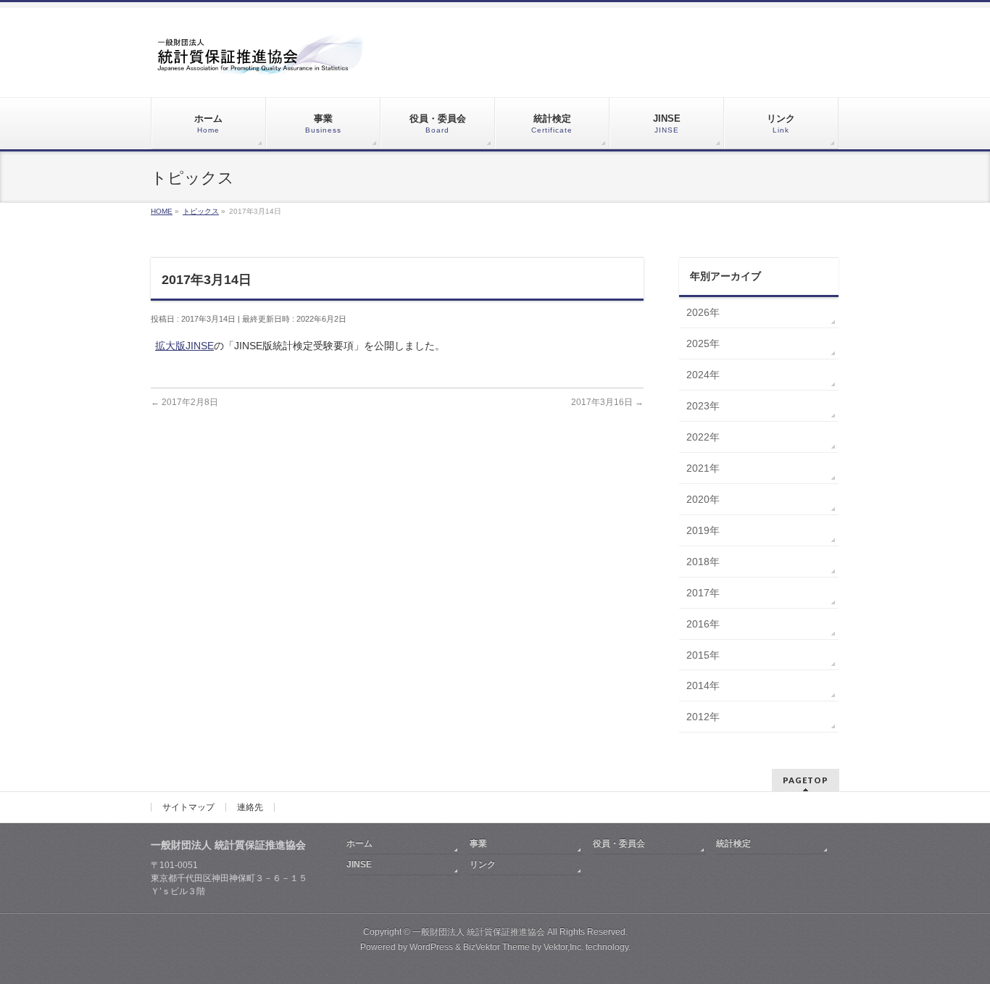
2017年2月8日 (184, 402)
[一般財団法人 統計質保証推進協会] (259, 59)
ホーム (359, 843)
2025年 (703, 343)
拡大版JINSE (184, 345)
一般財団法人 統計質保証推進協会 (478, 932)
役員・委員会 (619, 843)
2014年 (703, 685)
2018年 (703, 561)
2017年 (703, 593)
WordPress (431, 947)
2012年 (703, 716)
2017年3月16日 (607, 402)
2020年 (703, 499)
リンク (483, 864)
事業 (478, 843)
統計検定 (733, 843)
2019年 (703, 530)
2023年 (703, 406)
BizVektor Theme (496, 947)
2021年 (703, 468)
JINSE (359, 864)
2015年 (703, 655)
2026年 (703, 312)
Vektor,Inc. (563, 947)
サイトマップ (188, 807)
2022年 (703, 437)
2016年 (703, 624)
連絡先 (250, 807)
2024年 (703, 374)
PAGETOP (805, 780)
